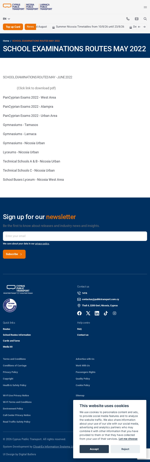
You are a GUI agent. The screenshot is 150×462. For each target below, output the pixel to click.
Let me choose (128, 438)
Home (6, 40)
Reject (125, 449)
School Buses (13, 179)
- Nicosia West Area (49, 179)
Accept (94, 449)
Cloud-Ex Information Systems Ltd (54, 446)
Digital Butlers (27, 454)
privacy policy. (42, 243)
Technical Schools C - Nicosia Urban (29, 170)
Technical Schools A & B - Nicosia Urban (31, 161)
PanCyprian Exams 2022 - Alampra (28, 106)
